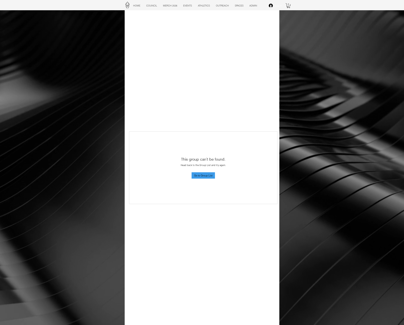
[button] (288, 5)
